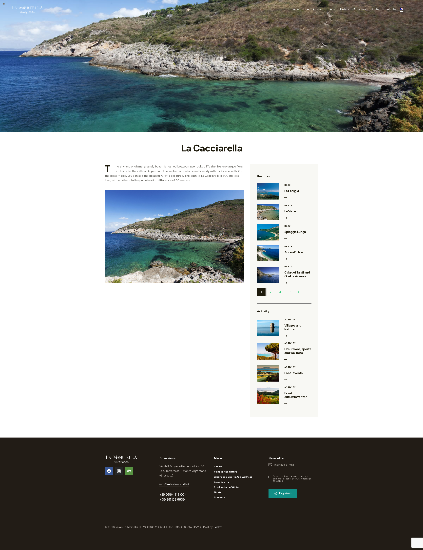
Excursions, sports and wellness (297, 351)
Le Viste (290, 211)
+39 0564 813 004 (173, 494)
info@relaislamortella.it (174, 484)
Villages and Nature (292, 327)
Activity (289, 319)
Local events (293, 373)
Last (299, 292)
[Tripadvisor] (129, 471)
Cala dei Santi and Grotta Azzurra (297, 274)
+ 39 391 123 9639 (172, 499)
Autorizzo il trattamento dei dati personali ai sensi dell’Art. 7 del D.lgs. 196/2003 (292, 478)
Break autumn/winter (295, 395)
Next (289, 292)
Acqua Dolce (293, 252)
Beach (288, 185)
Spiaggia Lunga (295, 232)
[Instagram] (119, 471)
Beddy (217, 527)
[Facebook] (109, 471)
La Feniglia (291, 191)
